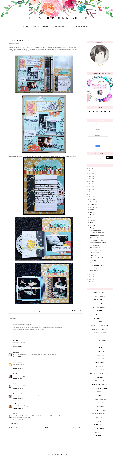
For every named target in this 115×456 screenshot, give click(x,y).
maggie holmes (100, 399)
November (93, 202)
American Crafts (99, 292)
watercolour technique (100, 373)
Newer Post (14, 427)
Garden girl (100, 362)
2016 (90, 186)
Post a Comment (14, 423)
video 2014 (99, 370)
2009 (90, 279)
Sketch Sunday (93, 260)
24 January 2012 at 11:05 (18, 356)
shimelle (99, 366)
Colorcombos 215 (94, 253)
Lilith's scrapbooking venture (57, 18)
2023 (90, 168)
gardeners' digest (99, 329)
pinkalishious (16, 403)
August (92, 209)
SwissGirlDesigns (100, 318)
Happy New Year (94, 270)
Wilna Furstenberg (100, 414)
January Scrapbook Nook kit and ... (99, 268)
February (92, 225)
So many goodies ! (94, 245)
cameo (99, 344)
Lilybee (100, 377)
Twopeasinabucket (100, 307)
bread (99, 395)
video (99, 311)
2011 (90, 274)
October (92, 204)
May (91, 217)
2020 (90, 176)
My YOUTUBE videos (83, 27)
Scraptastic (100, 296)
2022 (90, 171)
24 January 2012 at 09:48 (18, 335)
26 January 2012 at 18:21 (18, 419)
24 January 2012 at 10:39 (18, 346)
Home (25, 27)
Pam (14, 413)
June (91, 215)
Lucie (14, 340)
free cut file (100, 381)
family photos (100, 425)
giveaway (100, 303)
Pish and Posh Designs (61, 454)
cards (99, 348)
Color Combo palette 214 (96, 258)
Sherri (14, 384)
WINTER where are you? (96, 240)
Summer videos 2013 (100, 333)
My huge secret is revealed (96, 250)
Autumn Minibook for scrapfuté (98, 235)
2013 (90, 194)
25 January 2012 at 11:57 (18, 408)
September (93, 207)
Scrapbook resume (41, 27)
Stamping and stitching (96, 230)
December (93, 199)
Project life (93, 255)
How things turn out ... (96, 247)
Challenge (100, 403)
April (91, 220)
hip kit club (100, 337)
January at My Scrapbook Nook (98, 242)
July (91, 212)
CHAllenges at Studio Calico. (97, 232)
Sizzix (99, 322)
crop (100, 421)
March (92, 222)
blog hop (100, 314)
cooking (99, 417)
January (92, 228)
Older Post (77, 427)
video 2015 (99, 355)
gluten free (100, 428)
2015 (90, 189)
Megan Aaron (16, 373)
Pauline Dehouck (17, 362)
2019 (90, 179)
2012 (90, 197)
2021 (90, 173)
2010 (90, 276)
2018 (90, 181)
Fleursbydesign (16, 393)
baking (100, 392)
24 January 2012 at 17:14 (18, 388)
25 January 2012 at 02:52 (18, 398)
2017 (90, 184)
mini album (99, 351)
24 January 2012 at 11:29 (18, 368)
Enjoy (91, 263)
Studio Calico (99, 300)
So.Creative (16, 322)
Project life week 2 (94, 237)
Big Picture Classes (100, 388)
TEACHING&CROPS (62, 27)
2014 (90, 192)
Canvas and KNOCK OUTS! (97, 265)
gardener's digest (99, 384)
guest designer (99, 340)
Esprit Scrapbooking (99, 326)
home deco (99, 432)
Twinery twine (100, 410)
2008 (90, 282)
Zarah (14, 352)
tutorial (99, 436)
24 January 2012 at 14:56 (18, 378)
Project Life (40, 311)
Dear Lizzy (100, 359)
